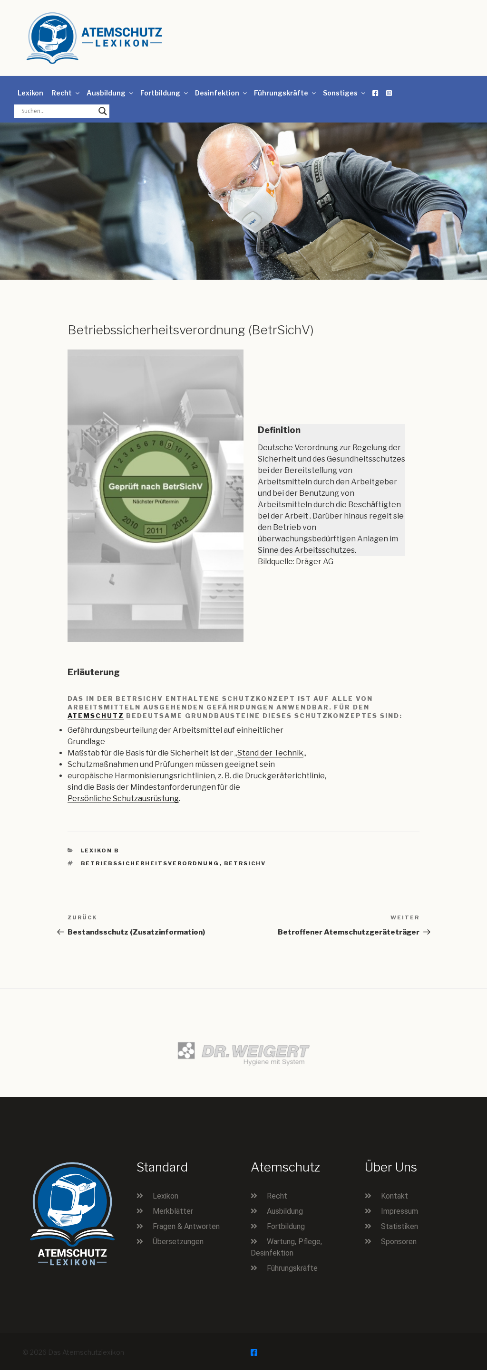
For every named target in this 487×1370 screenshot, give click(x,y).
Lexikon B (100, 850)
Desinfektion (217, 93)
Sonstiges (340, 93)
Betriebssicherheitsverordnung (150, 863)
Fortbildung (160, 93)
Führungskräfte (281, 93)
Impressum (399, 1211)
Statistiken (399, 1226)
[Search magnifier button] (102, 111)
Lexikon (30, 93)
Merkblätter (173, 1211)
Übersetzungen (178, 1241)
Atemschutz (96, 715)
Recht (61, 93)
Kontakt (394, 1195)
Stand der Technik (270, 752)
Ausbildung (106, 93)
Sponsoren (399, 1241)
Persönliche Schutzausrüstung (123, 798)
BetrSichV (245, 863)
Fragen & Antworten (186, 1226)
